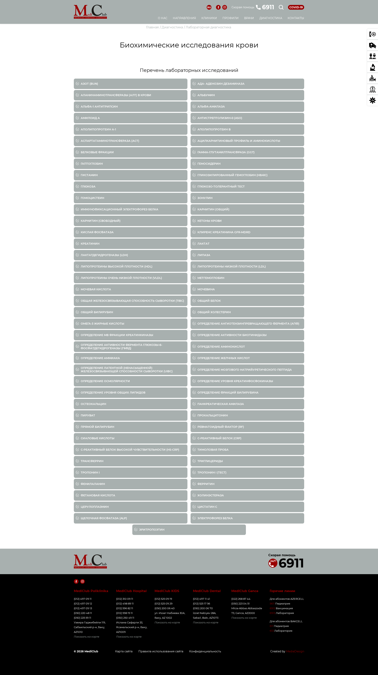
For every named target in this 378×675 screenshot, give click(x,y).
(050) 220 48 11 (83, 613)
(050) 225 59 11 (82, 617)
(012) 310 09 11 (124, 598)
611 (271, 626)
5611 (272, 603)
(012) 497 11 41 (201, 598)
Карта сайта (123, 651)
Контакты (296, 18)
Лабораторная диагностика (208, 27)
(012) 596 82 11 (124, 608)
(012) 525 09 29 (163, 603)
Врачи (249, 18)
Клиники (209, 18)
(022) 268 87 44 (240, 598)
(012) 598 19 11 (124, 613)
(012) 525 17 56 (201, 603)
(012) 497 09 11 (83, 598)
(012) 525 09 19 (163, 598)
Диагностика (270, 18)
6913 (272, 613)
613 (272, 630)
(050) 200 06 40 (165, 608)
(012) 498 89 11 (125, 603)
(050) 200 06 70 (203, 608)
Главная (152, 27)
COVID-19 (296, 7)
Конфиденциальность (205, 651)
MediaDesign (295, 651)
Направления (184, 18)
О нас (162, 18)
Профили (230, 18)
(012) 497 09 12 (83, 603)
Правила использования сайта (160, 651)
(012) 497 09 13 (83, 608)
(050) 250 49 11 (125, 617)
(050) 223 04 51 (240, 603)
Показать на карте (86, 636)
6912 (272, 608)
